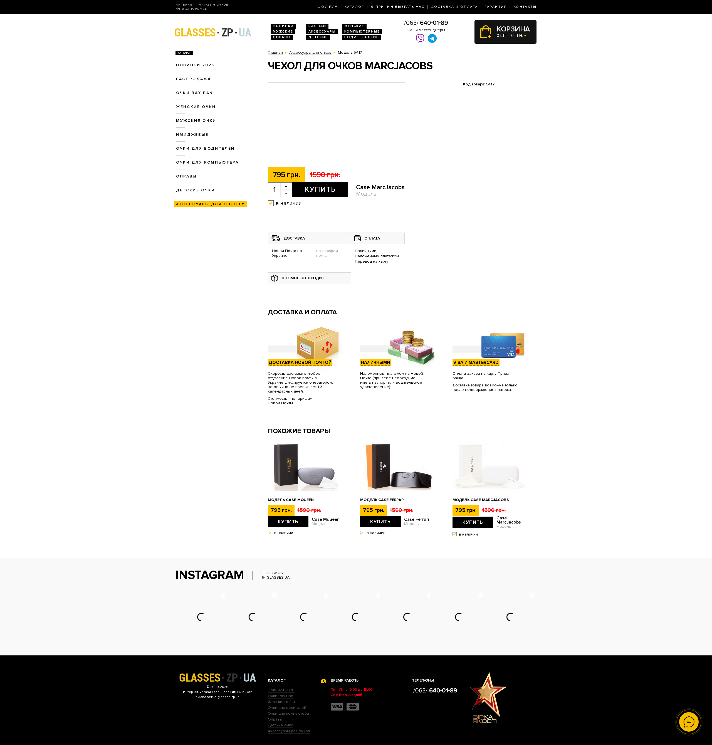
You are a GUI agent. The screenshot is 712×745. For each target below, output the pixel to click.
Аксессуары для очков (208, 204)
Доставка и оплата (454, 7)
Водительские (361, 37)
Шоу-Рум (327, 7)
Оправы (282, 37)
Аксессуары (322, 31)
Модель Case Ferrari (382, 500)
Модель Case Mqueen (291, 500)
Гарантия (496, 7)
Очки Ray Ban (280, 696)
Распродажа (193, 79)
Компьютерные (362, 31)
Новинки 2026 (281, 690)
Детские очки (195, 190)
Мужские (283, 31)
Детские (318, 37)
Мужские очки (196, 120)
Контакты (525, 7)
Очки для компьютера (207, 162)
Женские (354, 26)
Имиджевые (192, 134)
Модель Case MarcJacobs (481, 500)
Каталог (354, 7)
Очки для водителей (205, 148)
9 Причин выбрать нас (398, 7)
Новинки (283, 26)
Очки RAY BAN (194, 92)
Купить (320, 189)
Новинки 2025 (195, 65)
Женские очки (196, 106)
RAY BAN (317, 26)
